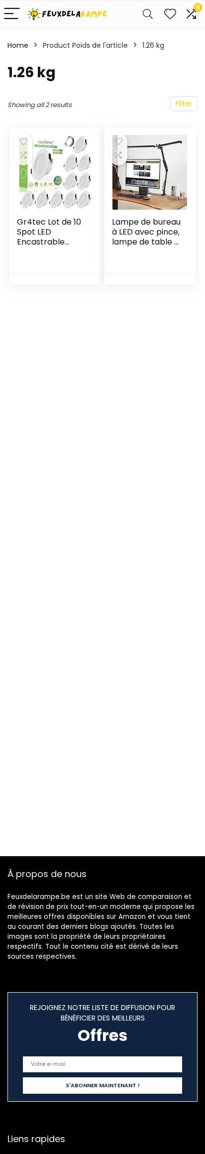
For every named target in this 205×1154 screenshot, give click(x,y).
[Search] (148, 14)
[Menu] (12, 14)
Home (17, 45)
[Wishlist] (170, 14)
